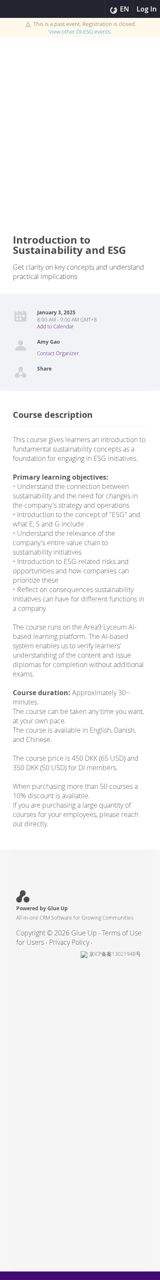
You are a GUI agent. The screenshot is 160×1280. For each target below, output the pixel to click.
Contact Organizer (58, 353)
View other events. (80, 31)
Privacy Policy (69, 942)
